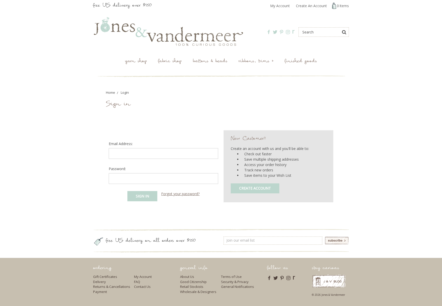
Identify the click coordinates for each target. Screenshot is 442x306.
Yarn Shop (136, 61)
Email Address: (121, 143)
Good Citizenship (193, 281)
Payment (100, 291)
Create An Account (311, 5)
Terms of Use (231, 276)
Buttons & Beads (210, 61)
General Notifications (237, 286)
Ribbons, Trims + (256, 61)
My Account (280, 5)
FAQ (137, 281)
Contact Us (142, 286)
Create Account (255, 188)
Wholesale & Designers (198, 291)
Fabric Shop (170, 61)
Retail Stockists (191, 286)
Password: (117, 168)
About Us (187, 276)
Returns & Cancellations (111, 286)
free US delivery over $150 (122, 6)
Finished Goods (301, 61)
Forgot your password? (180, 193)
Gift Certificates (105, 276)
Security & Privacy (235, 281)
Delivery (99, 281)
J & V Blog (329, 281)
